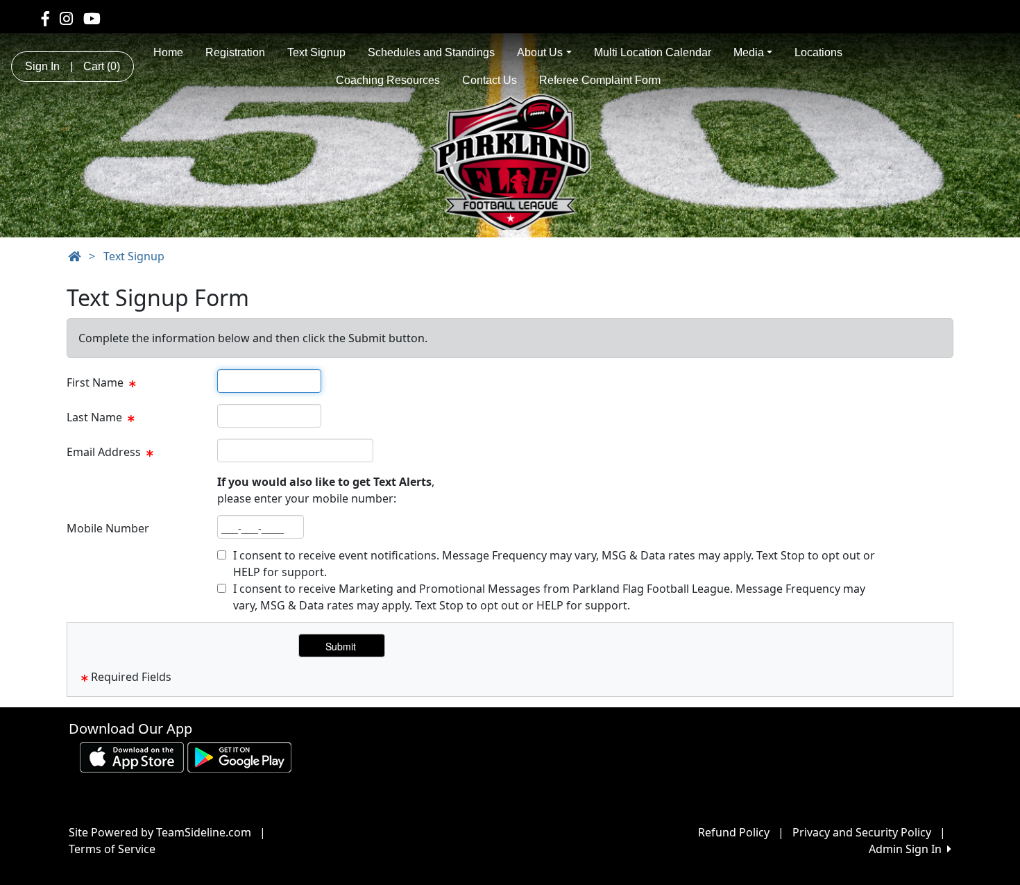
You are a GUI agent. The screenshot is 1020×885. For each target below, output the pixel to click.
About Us (540, 52)
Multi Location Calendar (652, 52)
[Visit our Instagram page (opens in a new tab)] (66, 18)
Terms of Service (112, 849)
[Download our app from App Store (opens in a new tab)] (132, 756)
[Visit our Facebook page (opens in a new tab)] (45, 18)
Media (748, 52)
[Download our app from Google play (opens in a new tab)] (239, 756)
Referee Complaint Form (600, 80)
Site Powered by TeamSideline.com (160, 832)
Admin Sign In (908, 849)
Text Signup (316, 52)
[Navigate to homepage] (74, 256)
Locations (818, 52)
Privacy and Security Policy (861, 832)
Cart (101, 66)
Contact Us (489, 80)
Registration (235, 52)
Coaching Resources (388, 80)
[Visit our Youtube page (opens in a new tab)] (92, 18)
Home (168, 52)
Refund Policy (734, 832)
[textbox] (269, 381)
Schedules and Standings (431, 52)
